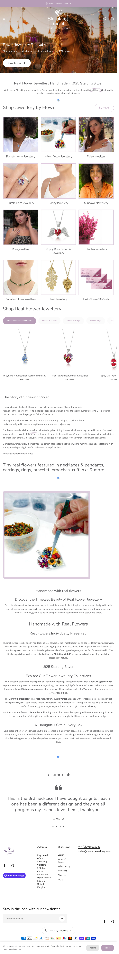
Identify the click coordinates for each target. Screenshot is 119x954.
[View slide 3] (60, 826)
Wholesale (62, 871)
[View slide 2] (56, 826)
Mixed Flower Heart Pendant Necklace (69, 375)
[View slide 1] (53, 826)
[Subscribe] (62, 919)
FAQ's (60, 879)
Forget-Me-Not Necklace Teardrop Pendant (24, 375)
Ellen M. (60, 819)
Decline (93, 947)
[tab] (19, 320)
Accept (107, 947)
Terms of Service (61, 860)
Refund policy (64, 866)
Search (61, 855)
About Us (62, 875)
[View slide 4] (63, 826)
